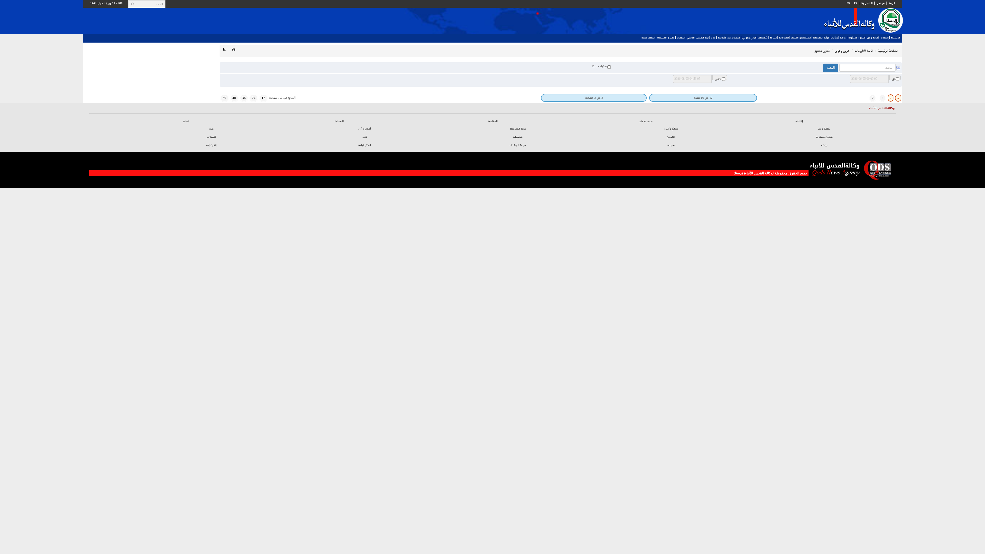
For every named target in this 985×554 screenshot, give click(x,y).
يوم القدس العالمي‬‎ (698, 37)
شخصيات (762, 37)
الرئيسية (895, 37)
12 (263, 98)
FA (855, 3)
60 (224, 98)
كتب (364, 137)
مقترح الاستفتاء (666, 37)
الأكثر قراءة (364, 145)
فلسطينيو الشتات (801, 37)
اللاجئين (671, 137)
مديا (713, 37)
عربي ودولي (749, 37)
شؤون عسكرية (856, 37)
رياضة (843, 37)
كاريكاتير (211, 137)
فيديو (186, 121)
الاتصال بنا (867, 3)
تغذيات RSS (599, 66)
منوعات (681, 37)
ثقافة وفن (873, 37)
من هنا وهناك (518, 145)
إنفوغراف (211, 145)
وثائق (834, 37)
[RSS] (224, 50)
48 (234, 98)
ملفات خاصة (648, 37)
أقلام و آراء (364, 128)
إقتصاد (885, 37)
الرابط (892, 3)
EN (848, 3)
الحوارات (339, 121)
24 (253, 98)
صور (211, 128)
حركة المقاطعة (821, 37)
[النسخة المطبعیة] (234, 50)
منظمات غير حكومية (729, 37)
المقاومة (784, 37)
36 (244, 98)
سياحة (773, 37)
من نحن (881, 3)
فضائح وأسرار (671, 128)
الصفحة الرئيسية (888, 51)
